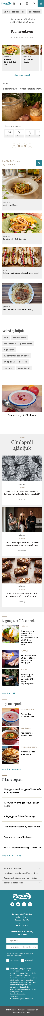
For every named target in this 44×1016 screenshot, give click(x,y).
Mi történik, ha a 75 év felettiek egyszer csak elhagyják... (28, 659)
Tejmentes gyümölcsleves (28, 715)
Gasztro (22, 484)
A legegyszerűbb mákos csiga (20, 816)
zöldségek (28, 19)
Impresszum (22, 923)
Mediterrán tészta (28, 60)
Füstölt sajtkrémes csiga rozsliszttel (23, 847)
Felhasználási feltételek (22, 914)
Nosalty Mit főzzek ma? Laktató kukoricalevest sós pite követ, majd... (22, 595)
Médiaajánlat (22, 926)
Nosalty (22, 499)
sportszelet (34, 11)
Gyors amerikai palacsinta (28, 753)
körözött (23, 361)
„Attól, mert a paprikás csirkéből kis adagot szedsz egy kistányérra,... (22, 543)
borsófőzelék (24, 368)
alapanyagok (16, 19)
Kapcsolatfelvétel (22, 920)
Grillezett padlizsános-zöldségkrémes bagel (20, 273)
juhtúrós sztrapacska (14, 11)
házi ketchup (10, 343)
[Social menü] (20, 3)
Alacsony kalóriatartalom (21, 37)
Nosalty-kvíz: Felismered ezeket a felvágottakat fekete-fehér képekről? (22, 492)
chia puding (9, 361)
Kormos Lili (22, 551)
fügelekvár (9, 349)
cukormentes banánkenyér (16, 355)
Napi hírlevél (14, 960)
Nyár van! (22, 535)
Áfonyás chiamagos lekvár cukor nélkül (21, 804)
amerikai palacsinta (29, 747)
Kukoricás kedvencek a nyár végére (20, 878)
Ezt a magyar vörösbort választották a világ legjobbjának (28, 679)
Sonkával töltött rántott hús (10, 62)
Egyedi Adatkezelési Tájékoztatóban (17, 995)
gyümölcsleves (27, 709)
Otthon (24, 670)
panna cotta (26, 343)
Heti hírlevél (29, 960)
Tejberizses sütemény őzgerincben (22, 826)
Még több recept (22, 75)
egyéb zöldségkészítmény (22, 22)
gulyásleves (26, 728)
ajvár (6, 337)
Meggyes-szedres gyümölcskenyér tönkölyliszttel (22, 791)
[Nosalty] (6, 3)
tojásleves (8, 368)
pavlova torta (19, 337)
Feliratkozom (29, 947)
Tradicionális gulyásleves (27, 734)
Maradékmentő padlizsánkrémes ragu (18, 309)
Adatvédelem (22, 917)
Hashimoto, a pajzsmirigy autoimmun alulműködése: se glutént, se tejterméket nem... (29, 638)
